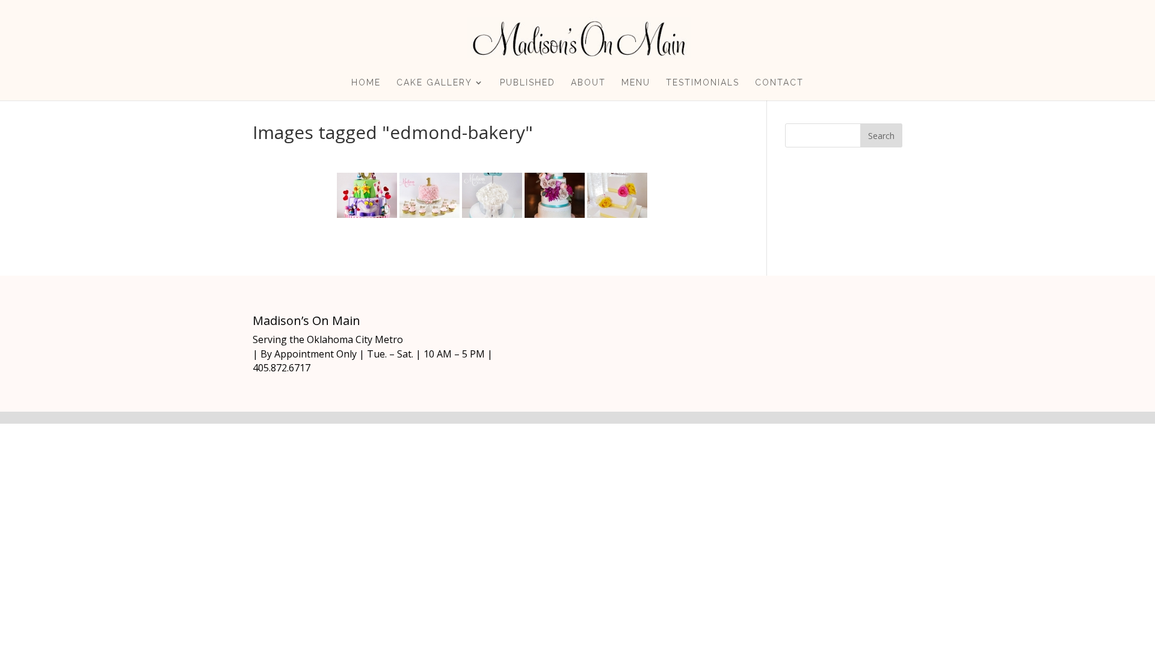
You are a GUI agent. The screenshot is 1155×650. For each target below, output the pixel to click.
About (588, 82)
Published (527, 82)
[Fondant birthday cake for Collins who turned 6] (367, 195)
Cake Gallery (434, 82)
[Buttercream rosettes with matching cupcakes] (429, 195)
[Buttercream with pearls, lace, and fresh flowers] (555, 195)
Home (366, 82)
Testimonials (702, 82)
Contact (779, 82)
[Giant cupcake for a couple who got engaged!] (492, 195)
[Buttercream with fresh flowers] (617, 195)
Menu (635, 82)
